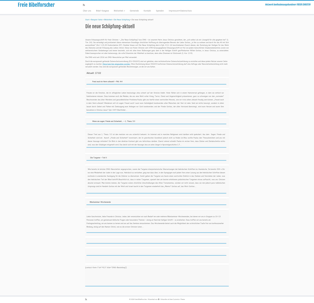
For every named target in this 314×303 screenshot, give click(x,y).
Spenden (160, 10)
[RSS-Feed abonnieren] (84, 4)
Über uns (87, 10)
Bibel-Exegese (102, 10)
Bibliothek (119, 10)
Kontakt (147, 10)
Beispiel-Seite (96, 19)
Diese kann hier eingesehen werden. (116, 64)
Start (87, 19)
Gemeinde (134, 10)
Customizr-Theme (179, 299)
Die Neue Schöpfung (122, 19)
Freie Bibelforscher (36, 5)
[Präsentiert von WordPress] (159, 299)
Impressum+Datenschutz (180, 10)
